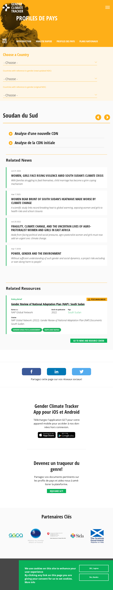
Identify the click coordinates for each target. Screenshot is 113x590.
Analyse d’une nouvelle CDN (36, 133)
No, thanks (93, 577)
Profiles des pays (66, 41)
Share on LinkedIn (56, 371)
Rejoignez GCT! (56, 491)
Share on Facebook (31, 371)
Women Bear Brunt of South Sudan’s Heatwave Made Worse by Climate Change (53, 201)
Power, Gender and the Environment (36, 253)
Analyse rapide (44, 41)
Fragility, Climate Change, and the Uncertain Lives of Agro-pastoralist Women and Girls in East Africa (51, 228)
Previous (98, 117)
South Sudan (74, 312)
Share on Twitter (81, 371)
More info (30, 582)
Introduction (23, 41)
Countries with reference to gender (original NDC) (10, 87)
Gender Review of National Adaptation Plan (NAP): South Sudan (48, 304)
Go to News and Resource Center (88, 340)
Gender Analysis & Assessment (26, 330)
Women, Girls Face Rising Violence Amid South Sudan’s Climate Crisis (57, 175)
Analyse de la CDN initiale (35, 142)
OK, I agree (94, 568)
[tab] (56, 133)
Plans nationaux (88, 41)
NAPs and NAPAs (52, 330)
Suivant (107, 117)
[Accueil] (12, 8)
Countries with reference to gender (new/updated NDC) (10, 70)
